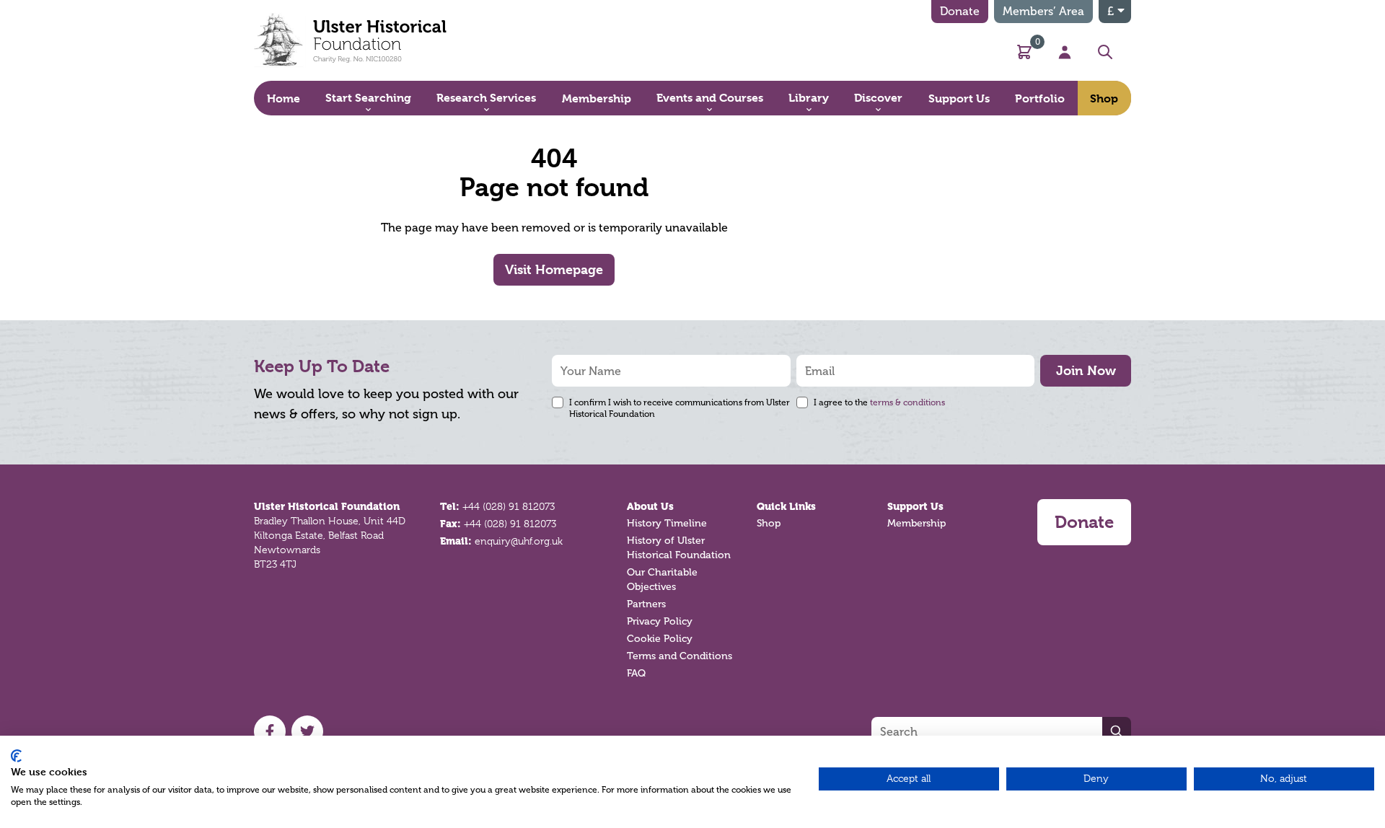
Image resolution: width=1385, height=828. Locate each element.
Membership (916, 523)
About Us (650, 506)
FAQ (636, 673)
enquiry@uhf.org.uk (519, 541)
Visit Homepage (554, 269)
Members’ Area (1043, 11)
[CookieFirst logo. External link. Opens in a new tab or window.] (16, 755)
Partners (646, 604)
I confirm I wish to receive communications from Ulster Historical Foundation (679, 408)
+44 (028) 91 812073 (508, 506)
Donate (960, 11)
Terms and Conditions (679, 656)
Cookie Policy (659, 639)
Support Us (915, 506)
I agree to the (879, 402)
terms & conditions (907, 402)
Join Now (1086, 370)
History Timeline (667, 523)
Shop (769, 523)
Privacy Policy (659, 621)
